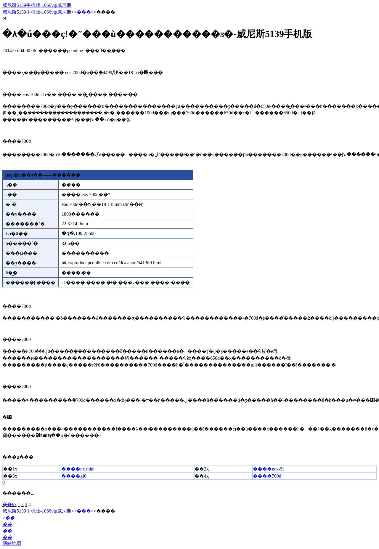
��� (84, 12)
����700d (267, 475)
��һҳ (9, 504)
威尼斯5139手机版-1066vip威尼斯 (36, 5)
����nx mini (77, 468)
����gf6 (73, 475)
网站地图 (11, 543)
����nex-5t (268, 468)
